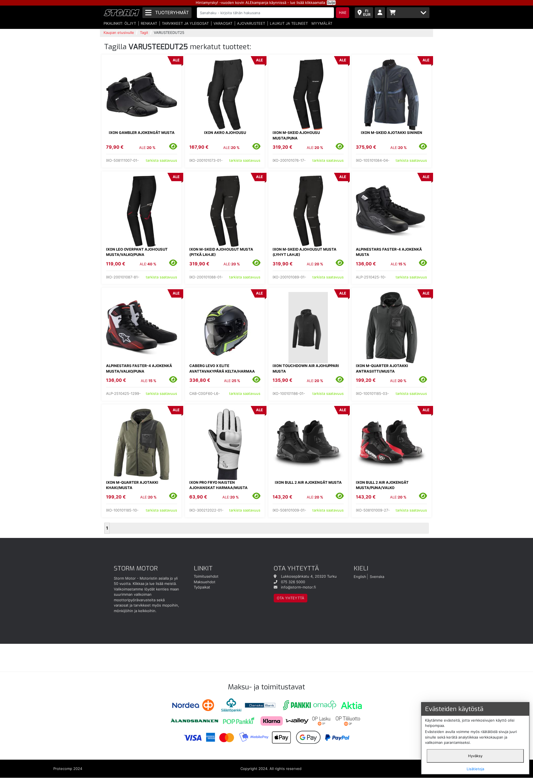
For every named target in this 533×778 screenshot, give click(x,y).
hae (342, 12)
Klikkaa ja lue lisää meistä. (155, 583)
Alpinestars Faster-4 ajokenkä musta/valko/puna (139, 368)
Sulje (331, 2)
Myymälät (321, 23)
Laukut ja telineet (289, 23)
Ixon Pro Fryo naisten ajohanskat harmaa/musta (218, 485)
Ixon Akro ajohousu (225, 132)
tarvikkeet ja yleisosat (185, 23)
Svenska (377, 576)
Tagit (144, 32)
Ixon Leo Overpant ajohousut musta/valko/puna (137, 252)
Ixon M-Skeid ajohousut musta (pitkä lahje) (221, 252)
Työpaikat (202, 587)
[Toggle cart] (408, 12)
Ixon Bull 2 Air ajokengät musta (308, 482)
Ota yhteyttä (290, 598)
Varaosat (222, 23)
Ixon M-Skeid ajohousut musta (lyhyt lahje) (304, 252)
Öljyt (130, 23)
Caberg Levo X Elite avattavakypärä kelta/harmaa (222, 368)
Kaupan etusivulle (119, 32)
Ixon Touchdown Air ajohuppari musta (306, 368)
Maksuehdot (204, 582)
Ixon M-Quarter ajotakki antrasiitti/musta (382, 368)
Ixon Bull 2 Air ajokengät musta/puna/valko (382, 485)
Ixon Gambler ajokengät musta (142, 132)
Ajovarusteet (251, 23)
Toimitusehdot (206, 576)
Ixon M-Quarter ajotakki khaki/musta (132, 485)
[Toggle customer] (380, 12)
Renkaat (149, 23)
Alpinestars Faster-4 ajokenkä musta (389, 252)
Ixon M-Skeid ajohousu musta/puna (296, 135)
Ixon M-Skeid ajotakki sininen (391, 132)
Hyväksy (475, 756)
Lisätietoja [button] (475, 769)
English (360, 576)
